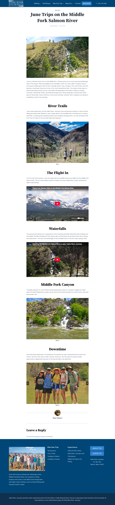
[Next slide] (87, 142)
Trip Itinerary (71, 456)
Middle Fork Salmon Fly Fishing (75, 460)
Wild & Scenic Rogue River (35, 479)
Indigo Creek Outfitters (19, 482)
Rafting (57, 10)
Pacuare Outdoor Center (16, 484)
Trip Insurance (51, 451)
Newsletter (97, 448)
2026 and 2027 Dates (74, 451)
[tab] (56, 164)
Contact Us (97, 453)
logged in (37, 436)
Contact (78, 3)
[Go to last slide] (27, 142)
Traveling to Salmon (53, 456)
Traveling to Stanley (53, 459)
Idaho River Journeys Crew (76, 453)
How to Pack (51, 453)
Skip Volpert (55, 26)
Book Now (86, 3)
